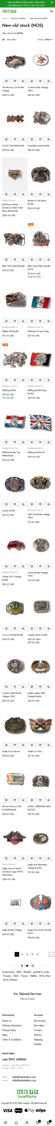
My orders (39, 1025)
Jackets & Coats (41, 972)
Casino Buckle (8, 510)
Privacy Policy (9, 1030)
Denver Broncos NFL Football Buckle (12, 808)
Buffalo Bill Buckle (10, 331)
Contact (38, 1030)
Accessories (8, 972)
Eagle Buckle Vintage (12, 930)
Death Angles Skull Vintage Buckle (36, 694)
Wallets (33, 976)
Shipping (38, 1039)
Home (4, 18)
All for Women (10, 980)
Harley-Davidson (8, 200)
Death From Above (11, 751)
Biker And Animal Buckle (13, 266)
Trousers (7, 976)
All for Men (44, 976)
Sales (4, 1035)
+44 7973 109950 (14, 1059)
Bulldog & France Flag (38, 331)
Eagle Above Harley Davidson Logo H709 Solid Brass (12, 872)
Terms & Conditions (11, 1039)
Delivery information (12, 1025)
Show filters (11, 39)
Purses (24, 976)
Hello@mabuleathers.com (24, 1076)
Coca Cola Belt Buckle (12, 634)
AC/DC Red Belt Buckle (13, 145)
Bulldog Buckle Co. (10, 327)
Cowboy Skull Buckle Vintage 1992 (11, 694)
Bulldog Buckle (9, 390)
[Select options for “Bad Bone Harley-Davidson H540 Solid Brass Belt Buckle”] (6, 194)
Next (51, 954)
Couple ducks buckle (37, 634)
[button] (6, 81)
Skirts (16, 976)
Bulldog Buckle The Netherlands (11, 454)
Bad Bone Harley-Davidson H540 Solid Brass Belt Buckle (12, 208)
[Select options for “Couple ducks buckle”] (32, 628)
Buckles (27, 972)
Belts (19, 972)
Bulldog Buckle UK (36, 452)
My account (39, 1020)
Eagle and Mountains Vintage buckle (37, 866)
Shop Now (40, 2)
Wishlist (38, 1044)
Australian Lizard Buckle (39, 145)
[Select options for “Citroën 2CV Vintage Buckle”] (6, 566)
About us (6, 1020)
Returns (38, 1035)
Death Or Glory (35, 751)
